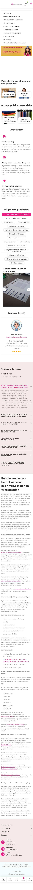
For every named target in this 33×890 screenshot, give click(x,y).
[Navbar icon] (2, 4)
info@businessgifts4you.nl (12, 377)
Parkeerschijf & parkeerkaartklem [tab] (16, 230)
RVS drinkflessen (6, 745)
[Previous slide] (4, 289)
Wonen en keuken (9, 23)
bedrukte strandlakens (8, 767)
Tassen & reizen (9, 36)
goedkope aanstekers (7, 717)
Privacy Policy (16, 871)
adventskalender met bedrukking (11, 581)
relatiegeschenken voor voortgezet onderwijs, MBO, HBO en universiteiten (16, 660)
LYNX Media (6, 867)
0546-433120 (7, 374)
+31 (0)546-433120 (12, 850)
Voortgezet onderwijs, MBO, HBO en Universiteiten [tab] (16, 250)
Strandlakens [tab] (25, 242)
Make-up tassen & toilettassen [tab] (17, 259)
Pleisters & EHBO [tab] (23, 222)
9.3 (25, 6)
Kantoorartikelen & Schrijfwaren (13, 20)
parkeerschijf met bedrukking (15, 724)
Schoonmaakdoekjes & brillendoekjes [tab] (16, 214)
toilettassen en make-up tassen (10, 775)
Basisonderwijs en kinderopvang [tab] (16, 218)
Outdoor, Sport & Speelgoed (12, 33)
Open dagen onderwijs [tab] (16, 238)
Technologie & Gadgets (11, 30)
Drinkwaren (7, 13)
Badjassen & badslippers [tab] (16, 246)
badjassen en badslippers (9, 769)
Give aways (7, 39)
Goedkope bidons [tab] (16, 263)
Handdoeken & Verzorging (12, 16)
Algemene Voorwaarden (17, 874)
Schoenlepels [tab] (8, 222)
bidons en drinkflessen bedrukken (11, 552)
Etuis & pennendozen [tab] (16, 226)
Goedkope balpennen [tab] (16, 255)
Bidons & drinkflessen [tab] (16, 234)
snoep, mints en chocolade (23, 589)
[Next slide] (28, 289)
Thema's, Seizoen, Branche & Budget (15, 43)
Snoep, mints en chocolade (12, 26)
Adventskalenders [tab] (10, 242)
